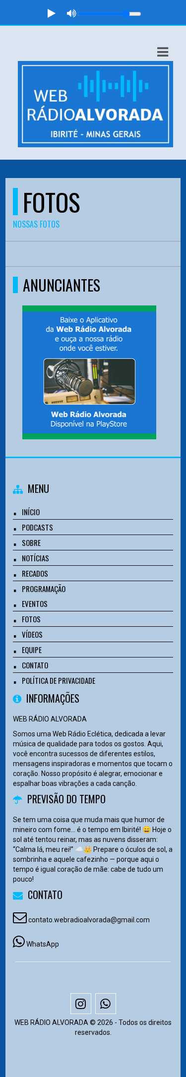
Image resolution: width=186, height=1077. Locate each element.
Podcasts (37, 527)
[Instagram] (80, 1003)
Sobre (31, 542)
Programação (43, 588)
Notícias (35, 557)
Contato (35, 664)
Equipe (32, 649)
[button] (162, 52)
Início (31, 511)
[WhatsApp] (105, 1003)
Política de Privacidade (58, 680)
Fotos (31, 618)
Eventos (35, 603)
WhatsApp (42, 944)
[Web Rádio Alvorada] (89, 354)
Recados (35, 573)
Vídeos (32, 634)
